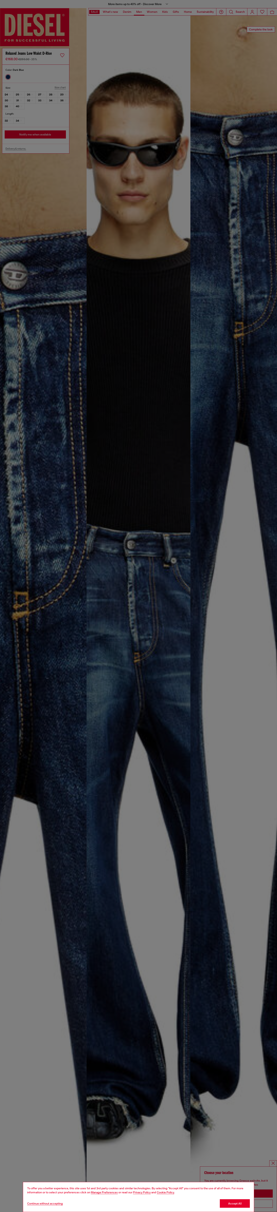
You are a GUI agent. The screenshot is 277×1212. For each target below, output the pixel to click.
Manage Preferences (104, 1192)
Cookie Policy (165, 1192)
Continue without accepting (45, 1203)
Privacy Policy (142, 1192)
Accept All (235, 1203)
